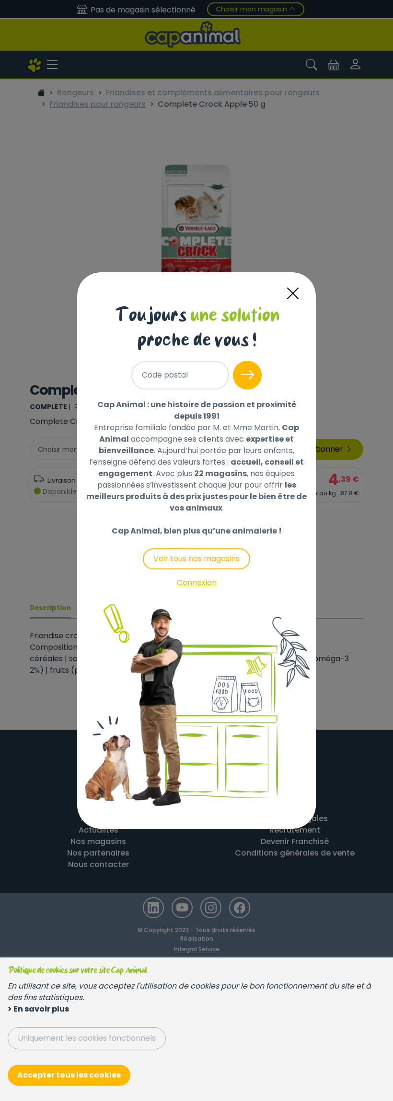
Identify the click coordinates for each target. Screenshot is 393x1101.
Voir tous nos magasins (196, 558)
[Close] (292, 293)
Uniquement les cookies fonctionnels (87, 1038)
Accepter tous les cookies (69, 1074)
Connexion (197, 582)
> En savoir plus (38, 1008)
